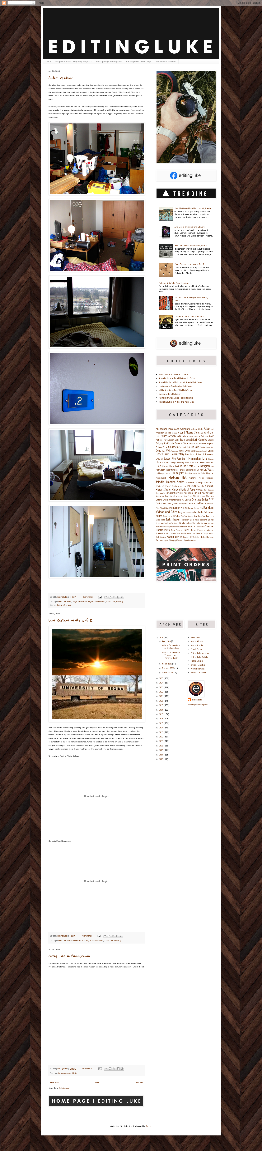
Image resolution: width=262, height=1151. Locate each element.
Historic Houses (199, 462)
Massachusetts (162, 478)
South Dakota (180, 522)
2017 (161, 714)
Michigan (209, 477)
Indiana (197, 466)
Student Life (110, 601)
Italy (158, 469)
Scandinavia (195, 519)
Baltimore (205, 436)
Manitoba (202, 473)
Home (48, 61)
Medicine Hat (178, 477)
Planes (203, 503)
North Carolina (171, 496)
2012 (161, 736)
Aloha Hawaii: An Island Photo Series (173, 374)
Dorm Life (62, 601)
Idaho (171, 466)
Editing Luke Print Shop (138, 61)
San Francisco (207, 516)
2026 (161, 637)
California (169, 443)
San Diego (198, 516)
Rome (165, 516)
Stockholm (197, 523)
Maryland (209, 473)
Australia (197, 436)
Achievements (183, 429)
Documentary (178, 454)
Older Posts (139, 1082)
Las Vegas (208, 469)
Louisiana (189, 473)
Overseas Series (200, 499)
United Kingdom (198, 530)
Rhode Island (190, 512)
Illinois (177, 466)
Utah (164, 533)
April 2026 (166, 641)
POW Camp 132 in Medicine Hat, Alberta (191, 245)
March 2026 (167, 663)
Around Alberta (197, 641)
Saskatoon (186, 519)
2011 (161, 741)
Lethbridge (160, 473)
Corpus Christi (185, 450)
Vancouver (180, 533)
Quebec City (199, 508)
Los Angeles (178, 473)
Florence (210, 459)
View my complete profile (198, 704)
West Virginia (164, 540)
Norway (181, 496)
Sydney (170, 526)
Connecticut (210, 447)
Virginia (163, 537)
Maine (196, 473)
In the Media (187, 466)
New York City (207, 492)
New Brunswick (209, 490)
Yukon (193, 540)
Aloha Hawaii (196, 637)
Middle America (197, 660)
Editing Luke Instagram (200, 653)
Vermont (192, 533)
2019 (161, 705)
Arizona (168, 432)
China (165, 447)
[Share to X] (114, 597)
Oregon (166, 499)
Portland (210, 503)
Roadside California (198, 672)
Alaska (201, 429)
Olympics (209, 496)
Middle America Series (171, 481)
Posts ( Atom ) (64, 1087)
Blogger (148, 1126)
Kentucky (193, 469)
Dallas (193, 450)
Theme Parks (163, 530)
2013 (161, 732)
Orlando (172, 499)
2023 (161, 687)
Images (75, 601)
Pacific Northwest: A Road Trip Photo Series (176, 397)
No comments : (87, 1068)
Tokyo (173, 530)
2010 (161, 745)
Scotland (204, 519)
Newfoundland (160, 496)
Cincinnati (183, 447)
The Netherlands (199, 526)
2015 (161, 723)
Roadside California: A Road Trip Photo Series (176, 401)
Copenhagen (175, 451)
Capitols (210, 443)
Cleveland (203, 447)
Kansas (186, 469)
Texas (190, 526)
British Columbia (199, 439)
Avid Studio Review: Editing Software (189, 226)
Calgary (160, 443)
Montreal (183, 486)
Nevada (200, 489)
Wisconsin (180, 540)
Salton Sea (180, 516)
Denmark (205, 451)
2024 (161, 682)
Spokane (189, 523)
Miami (202, 478)
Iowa (211, 466)
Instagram (205, 466)
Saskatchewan (100, 601)
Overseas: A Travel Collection (170, 393)
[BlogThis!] (110, 597)
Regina (91, 601)
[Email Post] (99, 597)
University (119, 601)
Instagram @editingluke (109, 61)
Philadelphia (194, 503)
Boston (188, 440)
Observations (83, 601)
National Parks (188, 489)
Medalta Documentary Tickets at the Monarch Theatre (171, 655)
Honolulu (209, 462)
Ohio (195, 496)
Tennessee (184, 526)
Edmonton (209, 454)
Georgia (174, 462)
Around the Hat (197, 645)
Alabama (194, 429)
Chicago (159, 447)
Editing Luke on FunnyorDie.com (69, 956)
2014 (161, 727)
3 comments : (88, 597)
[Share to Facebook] (118, 597)
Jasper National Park (174, 469)
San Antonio (189, 516)
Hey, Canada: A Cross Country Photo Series (175, 386)
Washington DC (186, 537)
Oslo (183, 500)
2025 (161, 678)
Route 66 (171, 516)
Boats (183, 439)
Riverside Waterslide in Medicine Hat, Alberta (193, 208)
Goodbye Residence (61, 78)
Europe (167, 458)
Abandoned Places (165, 429)
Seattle (210, 519)
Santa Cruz (161, 519)
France (167, 462)
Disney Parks (163, 454)
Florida (160, 462)
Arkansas (175, 433)
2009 (161, 750)
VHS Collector (171, 533)
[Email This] (106, 597)
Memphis (194, 477)
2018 (161, 709)
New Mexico (179, 493)
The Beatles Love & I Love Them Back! (189, 316)
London (168, 473)
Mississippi (160, 486)
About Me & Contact (165, 61)
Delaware (199, 451)
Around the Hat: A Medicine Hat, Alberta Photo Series (180, 382)
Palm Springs (168, 503)
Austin (191, 436)
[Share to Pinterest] (122, 597)
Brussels (210, 440)
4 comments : (87, 935)
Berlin (177, 440)
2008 (161, 754)
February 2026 (168, 668)
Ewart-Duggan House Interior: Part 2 (189, 264)
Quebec (191, 507)
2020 (161, 700)
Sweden (165, 526)
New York (198, 492)
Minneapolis (200, 482)
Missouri (168, 486)
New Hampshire (161, 493)
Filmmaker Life (198, 458)
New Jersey (170, 493)
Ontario (159, 499)
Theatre (209, 526)
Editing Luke (197, 699)
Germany (181, 462)
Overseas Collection (198, 664)
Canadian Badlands (198, 443)
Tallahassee (176, 526)
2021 (161, 696)
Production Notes (178, 508)
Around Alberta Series (190, 432)
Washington (173, 537)
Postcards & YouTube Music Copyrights (174, 282)
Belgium (171, 440)
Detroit (210, 450)
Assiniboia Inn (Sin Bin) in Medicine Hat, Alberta (191, 299)
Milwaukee (190, 482)
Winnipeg (172, 540)
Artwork (172, 436)
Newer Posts (54, 1082)
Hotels (159, 466)
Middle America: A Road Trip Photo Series (175, 390)
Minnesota (209, 482)
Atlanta (186, 436)
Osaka (178, 499)
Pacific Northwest (197, 668)
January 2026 (168, 672)
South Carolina (169, 523)
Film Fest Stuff (180, 458)
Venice (186, 533)
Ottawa (188, 499)
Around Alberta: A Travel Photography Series (176, 378)
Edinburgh (200, 454)
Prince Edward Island (162, 508)
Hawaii (188, 462)
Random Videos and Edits (76, 940)
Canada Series (183, 443)
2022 (161, 691)
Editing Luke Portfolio (199, 656)
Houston (166, 466)
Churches (173, 447)
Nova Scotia (189, 496)
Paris (176, 503)
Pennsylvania (184, 503)
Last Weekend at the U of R (70, 620)
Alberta (208, 428)
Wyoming (187, 540)
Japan (163, 469)
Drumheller (190, 454)
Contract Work (163, 450)
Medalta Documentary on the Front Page (171, 646)
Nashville (201, 486)
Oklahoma (202, 496)
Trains (186, 530)
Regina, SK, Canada (64, 605)
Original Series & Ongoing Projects (73, 61)
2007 (161, 759)
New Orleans (189, 493)
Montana (176, 486)
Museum (192, 486)
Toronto (179, 530)
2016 (161, 718)
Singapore (160, 522)
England (160, 458)
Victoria (199, 533)
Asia (180, 436)
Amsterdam (160, 432)
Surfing (204, 522)
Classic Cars (193, 447)
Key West (200, 469)
